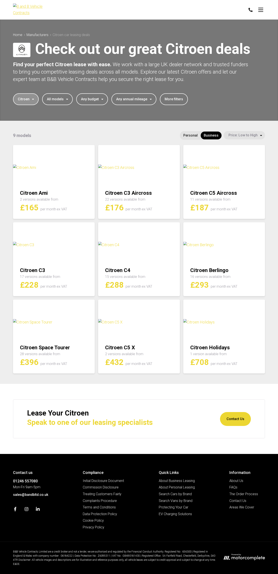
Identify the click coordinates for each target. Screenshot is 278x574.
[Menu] (260, 9)
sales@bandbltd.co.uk (30, 495)
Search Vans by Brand (175, 501)
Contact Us (235, 419)
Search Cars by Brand (175, 494)
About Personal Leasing (177, 487)
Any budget (90, 99)
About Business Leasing (177, 481)
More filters (174, 99)
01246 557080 (25, 481)
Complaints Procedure (100, 501)
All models (55, 99)
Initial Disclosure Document (103, 481)
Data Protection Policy (100, 514)
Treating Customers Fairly (102, 494)
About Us (236, 481)
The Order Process (243, 494)
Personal (190, 135)
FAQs (233, 487)
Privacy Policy (93, 527)
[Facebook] (15, 510)
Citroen (24, 99)
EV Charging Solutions (175, 514)
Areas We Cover (241, 507)
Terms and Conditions (99, 507)
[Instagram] (26, 510)
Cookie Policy (93, 520)
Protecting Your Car (173, 507)
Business (211, 135)
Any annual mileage (131, 99)
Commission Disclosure (101, 487)
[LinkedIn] (37, 510)
